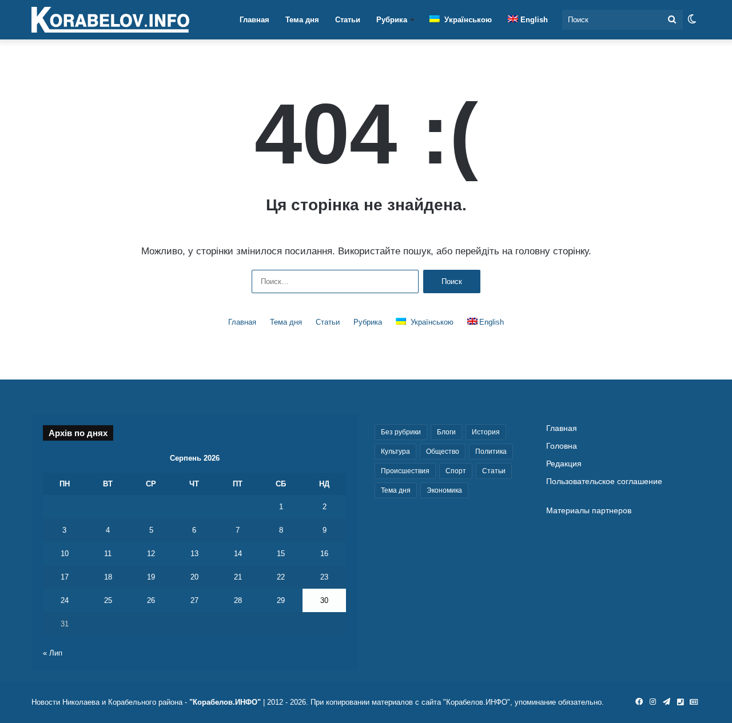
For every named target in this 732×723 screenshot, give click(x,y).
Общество (442, 452)
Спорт (455, 471)
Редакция (564, 464)
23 (324, 577)
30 (324, 600)
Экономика (444, 490)
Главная (254, 19)
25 (108, 600)
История (486, 432)
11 (108, 553)
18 (108, 577)
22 (281, 577)
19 (151, 577)
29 (281, 600)
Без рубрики (401, 432)
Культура (395, 452)
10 (65, 553)
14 (238, 553)
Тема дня (302, 19)
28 (238, 600)
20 (194, 577)
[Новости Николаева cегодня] (110, 20)
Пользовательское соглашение (604, 481)
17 (65, 577)
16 (324, 553)
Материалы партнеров (588, 510)
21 (238, 577)
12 (151, 553)
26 (151, 600)
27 (194, 600)
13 (194, 553)
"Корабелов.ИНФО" (225, 702)
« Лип (52, 653)
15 (281, 553)
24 (65, 600)
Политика (491, 452)
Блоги (446, 432)
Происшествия (405, 471)
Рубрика (391, 19)
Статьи (347, 19)
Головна (561, 446)
